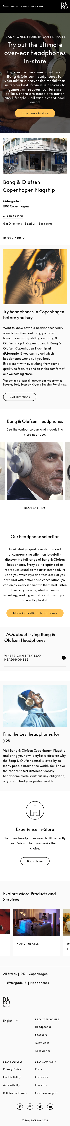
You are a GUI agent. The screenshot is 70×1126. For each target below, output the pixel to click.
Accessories (51, 1050)
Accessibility (19, 1085)
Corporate (51, 1077)
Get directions (23, 398)
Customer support (51, 1093)
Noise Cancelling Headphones (38, 614)
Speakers (51, 1034)
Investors (51, 1085)
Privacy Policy (19, 1069)
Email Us (30, 223)
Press (51, 1069)
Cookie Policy (19, 1077)
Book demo (45, 223)
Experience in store (38, 114)
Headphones (51, 1026)
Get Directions (12, 223)
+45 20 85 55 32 (13, 216)
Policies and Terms (19, 1093)
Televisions (51, 1042)
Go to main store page (27, 6)
